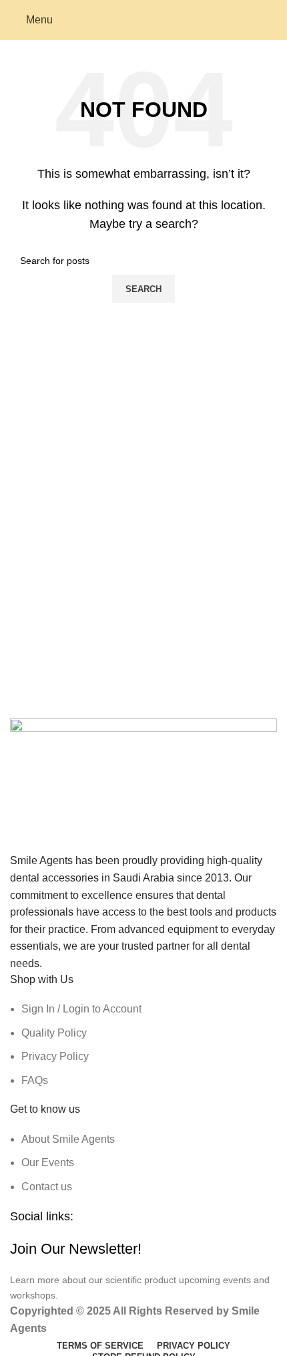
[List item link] (143, 1044)
